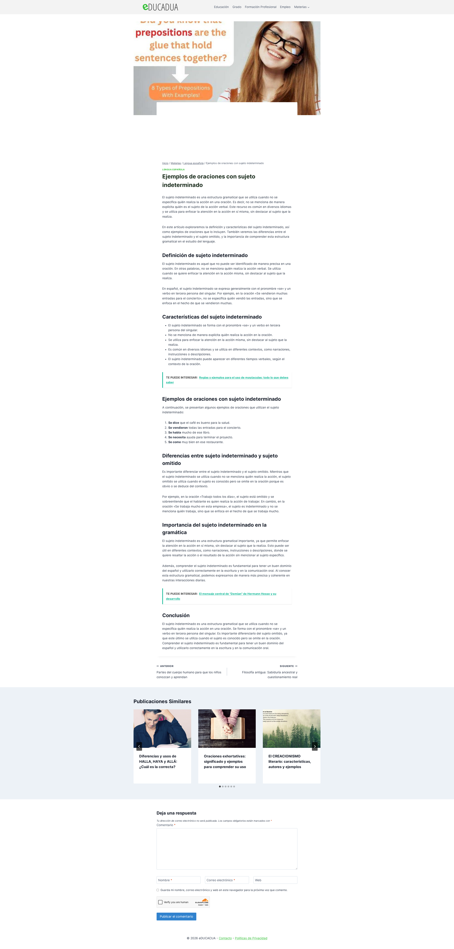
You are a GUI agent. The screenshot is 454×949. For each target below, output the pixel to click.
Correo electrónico (221, 880)
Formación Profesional (260, 7)
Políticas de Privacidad (251, 938)
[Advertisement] (227, 134)
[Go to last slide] (139, 746)
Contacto (225, 938)
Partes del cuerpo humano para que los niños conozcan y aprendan (189, 672)
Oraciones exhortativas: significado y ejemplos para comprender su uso (225, 761)
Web (258, 880)
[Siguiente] (315, 746)
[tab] (220, 786)
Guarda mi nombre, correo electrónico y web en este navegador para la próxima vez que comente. (223, 890)
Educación (221, 7)
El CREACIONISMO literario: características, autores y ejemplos (289, 761)
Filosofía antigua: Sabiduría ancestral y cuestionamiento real (269, 672)
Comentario (166, 825)
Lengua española (173, 169)
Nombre (165, 880)
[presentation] (162, 728)
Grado (236, 7)
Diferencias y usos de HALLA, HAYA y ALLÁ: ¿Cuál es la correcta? (158, 761)
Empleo (285, 7)
